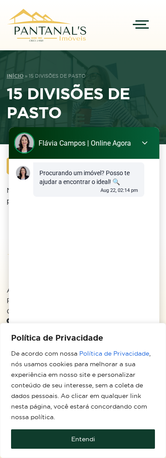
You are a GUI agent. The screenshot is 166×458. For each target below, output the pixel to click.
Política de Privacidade (114, 353)
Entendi (83, 439)
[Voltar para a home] (46, 25)
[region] (83, 390)
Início (15, 76)
